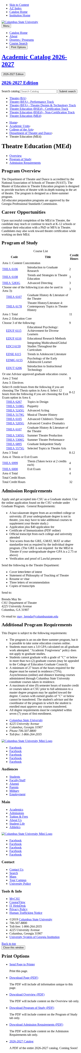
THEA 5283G (11, 283)
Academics (16, 809)
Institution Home (19, 15)
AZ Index (15, 8)
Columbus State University (26, 720)
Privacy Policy (18, 909)
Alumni (14, 783)
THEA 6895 (14, 444)
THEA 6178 (14, 306)
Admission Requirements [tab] (25, 162)
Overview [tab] (15, 155)
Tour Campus (17, 880)
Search (13, 873)
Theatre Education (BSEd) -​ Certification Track (38, 108)
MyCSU (14, 898)
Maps (12, 876)
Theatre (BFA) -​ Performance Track (31, 101)
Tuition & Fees (18, 816)
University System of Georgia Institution (34, 937)
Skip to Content (19, 4)
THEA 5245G (15, 410)
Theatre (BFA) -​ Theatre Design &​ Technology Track (42, 105)
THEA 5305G (15, 435)
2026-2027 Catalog (21, 1041)
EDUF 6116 (13, 338)
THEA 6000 (10, 469)
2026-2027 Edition (20, 82)
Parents (13, 787)
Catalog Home (18, 11)
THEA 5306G (15, 439)
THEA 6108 (10, 277)
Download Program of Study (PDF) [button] (31, 1007)
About (13, 36)
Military (14, 790)
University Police (20, 883)
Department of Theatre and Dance (30, 133)
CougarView (17, 902)
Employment (17, 794)
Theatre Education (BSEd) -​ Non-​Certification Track (42, 112)
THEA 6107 (14, 296)
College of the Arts (21, 129)
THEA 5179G (15, 414)
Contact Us (16, 869)
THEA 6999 (10, 463)
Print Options (18, 47)
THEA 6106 (10, 269)
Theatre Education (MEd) (25, 115)
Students (14, 776)
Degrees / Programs (21, 39)
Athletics (14, 827)
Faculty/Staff (17, 780)
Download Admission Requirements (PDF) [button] (36, 1024)
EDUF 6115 (13, 330)
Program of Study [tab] (20, 159)
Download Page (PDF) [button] (23, 977)
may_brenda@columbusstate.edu (37, 616)
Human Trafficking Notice (25, 912)
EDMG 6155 (14, 360)
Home (13, 122)
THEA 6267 (14, 401)
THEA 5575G (15, 448)
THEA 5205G (15, 423)
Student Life (17, 823)
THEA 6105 (14, 419)
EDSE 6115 (13, 354)
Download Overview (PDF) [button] (26, 994)
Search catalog (11, 91)
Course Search (18, 43)
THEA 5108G (15, 406)
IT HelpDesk (17, 905)
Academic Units (19, 126)
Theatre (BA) (17, 98)
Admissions (16, 813)
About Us (15, 820)
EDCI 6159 (13, 346)
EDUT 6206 (14, 368)
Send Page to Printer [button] (22, 964)
